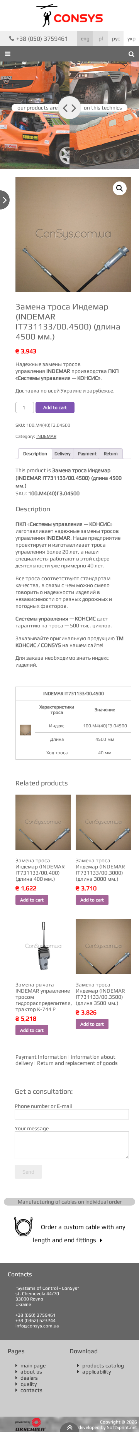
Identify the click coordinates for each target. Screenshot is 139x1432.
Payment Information (41, 1057)
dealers (26, 1378)
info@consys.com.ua (37, 1326)
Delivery (62, 453)
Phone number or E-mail (43, 1106)
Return (111, 453)
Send (28, 1172)
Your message (32, 1128)
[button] (120, 188)
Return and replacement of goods (77, 1063)
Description (35, 453)
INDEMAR (46, 436)
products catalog (100, 1365)
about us (28, 1372)
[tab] (35, 453)
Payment (87, 453)
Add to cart (55, 407)
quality (26, 1384)
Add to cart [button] (32, 900)
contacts (28, 1390)
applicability (94, 1372)
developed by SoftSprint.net (107, 1427)
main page (30, 1365)
